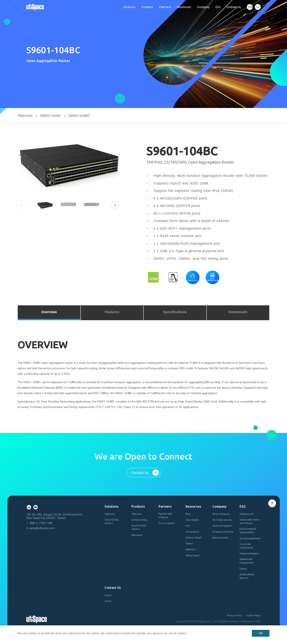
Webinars (190, 549)
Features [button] (112, 312)
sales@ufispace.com (42, 528)
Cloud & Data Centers (111, 521)
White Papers (192, 555)
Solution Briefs (193, 537)
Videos (189, 543)
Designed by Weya (250, 621)
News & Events (220, 537)
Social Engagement (250, 538)
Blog (188, 514)
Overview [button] (49, 312)
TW (250, 7)
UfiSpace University (222, 531)
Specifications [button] (175, 312)
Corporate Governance (246, 546)
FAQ (187, 525)
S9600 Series (50, 116)
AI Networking (139, 520)
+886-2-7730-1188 (40, 523)
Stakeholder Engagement (247, 561)
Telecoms (25, 116)
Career (108, 601)
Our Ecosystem (167, 523)
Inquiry (108, 595)
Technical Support (222, 525)
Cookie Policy (253, 615)
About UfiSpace (220, 514)
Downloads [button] (238, 312)
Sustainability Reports (247, 576)
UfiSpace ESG (247, 514)
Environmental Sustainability (248, 531)
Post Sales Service (222, 520)
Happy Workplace (249, 553)
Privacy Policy (234, 615)
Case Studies (192, 520)
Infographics (192, 531)
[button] (115, 205)
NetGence (136, 535)
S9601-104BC (79, 116)
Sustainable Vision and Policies (249, 521)
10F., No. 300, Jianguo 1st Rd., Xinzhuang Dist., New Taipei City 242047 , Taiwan (54, 516)
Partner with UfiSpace (165, 515)
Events (243, 568)
